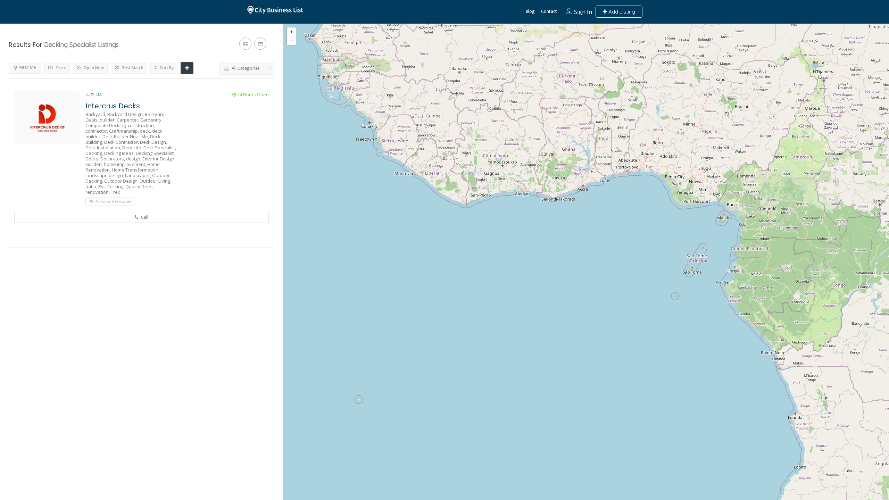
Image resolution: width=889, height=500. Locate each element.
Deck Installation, (103, 147)
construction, (141, 125)
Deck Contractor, (122, 142)
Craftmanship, (124, 131)
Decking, (94, 153)
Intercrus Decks (112, 106)
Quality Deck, (139, 186)
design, (134, 159)
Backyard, (96, 114)
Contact (549, 11)
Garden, (94, 164)
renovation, (98, 192)
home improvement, (125, 164)
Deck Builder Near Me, (126, 136)
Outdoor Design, (122, 181)
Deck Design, (153, 142)
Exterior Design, (158, 159)
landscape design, (105, 175)
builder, (108, 120)
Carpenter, (128, 120)
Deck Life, (132, 147)
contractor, (97, 131)
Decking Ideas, (120, 153)
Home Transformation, (135, 170)
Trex (115, 192)
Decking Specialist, (155, 153)
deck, (146, 131)
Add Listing (621, 11)
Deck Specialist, (159, 147)
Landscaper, (138, 175)
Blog (530, 11)
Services (93, 94)
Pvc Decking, (111, 186)
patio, (91, 186)
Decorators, (113, 159)
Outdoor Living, (155, 181)
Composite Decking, (106, 125)
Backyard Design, (126, 114)
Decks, (92, 159)
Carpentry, (151, 120)
